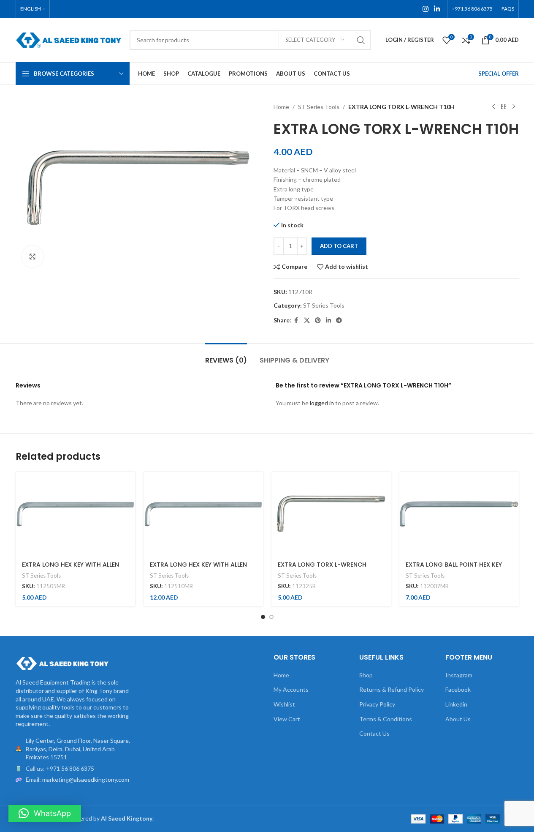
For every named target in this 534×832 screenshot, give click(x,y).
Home (281, 106)
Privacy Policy (377, 704)
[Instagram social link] (425, 9)
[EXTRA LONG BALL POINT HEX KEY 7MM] (459, 514)
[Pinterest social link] (317, 320)
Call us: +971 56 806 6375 (60, 768)
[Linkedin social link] (436, 9)
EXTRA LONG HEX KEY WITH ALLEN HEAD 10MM (198, 568)
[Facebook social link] (296, 320)
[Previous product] (493, 107)
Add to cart (339, 246)
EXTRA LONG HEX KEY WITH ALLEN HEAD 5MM (70, 568)
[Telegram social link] (338, 320)
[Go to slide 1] (263, 617)
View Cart (287, 719)
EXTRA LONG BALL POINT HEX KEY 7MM (454, 568)
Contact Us (374, 733)
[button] (44, 813)
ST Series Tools (318, 106)
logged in (322, 402)
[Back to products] (504, 107)
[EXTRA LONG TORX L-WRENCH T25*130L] (331, 514)
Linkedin (456, 704)
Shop (366, 675)
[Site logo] (68, 39)
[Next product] (514, 107)
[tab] (226, 356)
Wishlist (284, 704)
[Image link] (62, 662)
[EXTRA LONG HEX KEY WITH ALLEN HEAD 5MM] (75, 514)
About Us (458, 719)
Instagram (458, 675)
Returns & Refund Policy (391, 689)
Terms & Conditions (385, 719)
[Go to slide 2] (271, 617)
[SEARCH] (361, 40)
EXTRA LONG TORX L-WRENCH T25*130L (322, 568)
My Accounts (291, 689)
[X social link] (306, 320)
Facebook (458, 689)
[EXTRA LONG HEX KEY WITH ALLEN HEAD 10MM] (203, 514)
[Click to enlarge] (32, 256)
